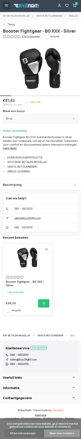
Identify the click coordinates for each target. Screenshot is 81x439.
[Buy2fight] (26, 5)
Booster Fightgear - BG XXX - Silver (25, 283)
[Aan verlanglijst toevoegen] (46, 249)
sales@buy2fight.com (27, 218)
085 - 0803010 (23, 208)
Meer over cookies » (62, 433)
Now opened (38, 347)
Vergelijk (55, 36)
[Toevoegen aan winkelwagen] (43, 303)
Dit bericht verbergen (23, 433)
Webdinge (57, 410)
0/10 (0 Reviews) (31, 36)
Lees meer (10, 148)
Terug (11, 24)
